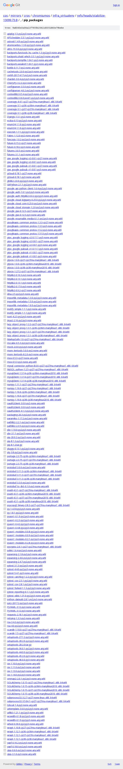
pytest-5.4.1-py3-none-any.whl (22, 573)
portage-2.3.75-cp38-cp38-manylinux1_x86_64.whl (32, 463)
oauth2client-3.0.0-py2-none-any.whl (26, 403)
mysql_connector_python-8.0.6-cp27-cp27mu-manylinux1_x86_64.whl (42, 365)
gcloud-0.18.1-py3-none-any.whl (23, 177)
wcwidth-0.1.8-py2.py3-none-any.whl (26, 716)
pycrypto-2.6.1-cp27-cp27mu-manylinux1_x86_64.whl (34, 546)
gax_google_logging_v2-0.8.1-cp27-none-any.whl (32, 158)
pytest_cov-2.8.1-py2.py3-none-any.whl (27, 584)
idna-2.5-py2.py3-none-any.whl (23, 293)
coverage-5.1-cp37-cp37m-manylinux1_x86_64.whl (33, 109)
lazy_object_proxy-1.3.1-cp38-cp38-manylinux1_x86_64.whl (37, 335)
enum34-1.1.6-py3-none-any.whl (23, 128)
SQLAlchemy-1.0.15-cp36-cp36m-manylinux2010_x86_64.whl (38, 686)
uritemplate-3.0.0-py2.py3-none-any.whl (27, 708)
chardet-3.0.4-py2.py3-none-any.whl (25, 79)
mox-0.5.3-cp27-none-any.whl (22, 358)
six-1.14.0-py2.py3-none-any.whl (23, 674)
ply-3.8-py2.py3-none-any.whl (22, 452)
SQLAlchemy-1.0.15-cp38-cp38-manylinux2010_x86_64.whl (37, 693)
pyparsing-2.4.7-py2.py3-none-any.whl (26, 561)
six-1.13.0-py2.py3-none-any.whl (23, 671)
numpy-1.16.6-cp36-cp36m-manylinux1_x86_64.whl (33, 391)
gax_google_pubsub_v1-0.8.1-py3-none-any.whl (31, 169)
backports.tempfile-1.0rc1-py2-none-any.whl (30, 60)
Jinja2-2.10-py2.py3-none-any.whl (24, 320)
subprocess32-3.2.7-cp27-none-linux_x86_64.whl (32, 697)
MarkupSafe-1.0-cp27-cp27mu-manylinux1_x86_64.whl (35, 339)
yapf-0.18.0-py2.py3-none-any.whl (24, 746)
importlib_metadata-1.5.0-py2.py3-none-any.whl (31, 301)
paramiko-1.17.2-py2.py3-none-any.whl (27, 418)
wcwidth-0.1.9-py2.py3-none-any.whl (26, 720)
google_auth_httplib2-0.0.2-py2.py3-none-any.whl (32, 195)
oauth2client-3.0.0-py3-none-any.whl (26, 407)
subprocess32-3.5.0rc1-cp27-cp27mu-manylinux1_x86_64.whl (38, 701)
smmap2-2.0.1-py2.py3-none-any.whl (26, 678)
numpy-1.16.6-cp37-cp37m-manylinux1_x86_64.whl (33, 395)
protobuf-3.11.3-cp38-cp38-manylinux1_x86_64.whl (33, 478)
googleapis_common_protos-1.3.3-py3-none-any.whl (34, 226)
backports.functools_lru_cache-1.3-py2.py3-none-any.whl (36, 52)
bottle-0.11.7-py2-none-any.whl (23, 67)
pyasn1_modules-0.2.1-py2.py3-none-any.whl (30, 539)
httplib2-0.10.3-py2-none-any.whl (24, 275)
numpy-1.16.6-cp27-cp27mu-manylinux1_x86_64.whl (34, 388)
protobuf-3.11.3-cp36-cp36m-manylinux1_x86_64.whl (34, 471)
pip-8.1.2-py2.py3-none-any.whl (23, 441)
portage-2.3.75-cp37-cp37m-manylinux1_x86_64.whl (34, 459)
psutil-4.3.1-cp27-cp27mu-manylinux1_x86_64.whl (32, 490)
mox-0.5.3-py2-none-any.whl (22, 361)
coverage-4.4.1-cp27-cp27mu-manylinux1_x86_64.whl (34, 101)
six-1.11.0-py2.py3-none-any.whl (23, 667)
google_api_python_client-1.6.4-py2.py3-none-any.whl (34, 188)
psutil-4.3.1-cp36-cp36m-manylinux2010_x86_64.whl (33, 493)
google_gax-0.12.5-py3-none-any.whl (26, 214)
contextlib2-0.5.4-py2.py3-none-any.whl (27, 94)
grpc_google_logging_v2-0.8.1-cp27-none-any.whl (32, 241)
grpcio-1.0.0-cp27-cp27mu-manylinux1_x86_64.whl (33, 260)
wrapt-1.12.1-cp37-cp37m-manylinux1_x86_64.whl (32, 735)
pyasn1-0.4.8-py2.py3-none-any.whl (25, 527)
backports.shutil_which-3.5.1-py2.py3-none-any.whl (33, 56)
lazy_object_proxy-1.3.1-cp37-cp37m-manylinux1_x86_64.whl (38, 331)
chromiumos (41, 15)
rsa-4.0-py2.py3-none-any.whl (22, 625)
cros (27, 15)
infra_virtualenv (63, 15)
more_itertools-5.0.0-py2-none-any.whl (27, 350)
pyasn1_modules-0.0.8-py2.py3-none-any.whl (30, 531)
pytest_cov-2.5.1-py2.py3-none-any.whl (27, 580)
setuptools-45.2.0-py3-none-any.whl (25, 656)
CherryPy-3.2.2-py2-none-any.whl (24, 82)
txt (109, 763)
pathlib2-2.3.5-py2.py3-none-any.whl (25, 425)
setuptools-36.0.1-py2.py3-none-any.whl (27, 648)
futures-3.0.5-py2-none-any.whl (23, 150)
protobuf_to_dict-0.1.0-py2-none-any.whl (28, 486)
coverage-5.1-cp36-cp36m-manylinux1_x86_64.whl (33, 105)
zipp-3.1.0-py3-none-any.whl (21, 754)
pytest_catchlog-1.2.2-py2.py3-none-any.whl (29, 576)
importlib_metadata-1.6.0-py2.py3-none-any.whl (31, 305)
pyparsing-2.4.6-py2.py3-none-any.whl (26, 557)
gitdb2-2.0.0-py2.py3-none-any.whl (24, 180)
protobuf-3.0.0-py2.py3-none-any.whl (26, 467)
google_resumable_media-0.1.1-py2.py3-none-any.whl (34, 218)
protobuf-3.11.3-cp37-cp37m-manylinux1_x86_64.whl (34, 474)
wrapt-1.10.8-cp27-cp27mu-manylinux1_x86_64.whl (33, 727)
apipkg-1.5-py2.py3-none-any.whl (24, 33)
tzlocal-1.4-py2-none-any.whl (22, 705)
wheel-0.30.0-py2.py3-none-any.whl (25, 723)
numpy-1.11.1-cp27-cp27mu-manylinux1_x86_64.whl (34, 384)
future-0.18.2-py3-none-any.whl (23, 146)
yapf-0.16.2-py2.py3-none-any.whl (24, 742)
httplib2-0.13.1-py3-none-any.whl (24, 282)
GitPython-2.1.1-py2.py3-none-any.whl (26, 184)
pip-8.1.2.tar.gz (14, 444)
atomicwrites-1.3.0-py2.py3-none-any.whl (28, 45)
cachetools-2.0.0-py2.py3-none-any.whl (27, 71)
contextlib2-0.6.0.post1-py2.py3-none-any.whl (30, 97)
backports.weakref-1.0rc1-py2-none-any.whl (29, 63)
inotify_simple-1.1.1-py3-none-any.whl (26, 312)
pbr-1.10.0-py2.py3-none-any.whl (24, 429)
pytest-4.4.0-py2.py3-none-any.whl (24, 569)
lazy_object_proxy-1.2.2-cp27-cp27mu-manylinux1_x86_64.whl (39, 324)
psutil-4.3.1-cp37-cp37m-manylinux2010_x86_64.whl (33, 497)
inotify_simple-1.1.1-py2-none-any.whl (26, 309)
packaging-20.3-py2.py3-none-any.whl (26, 414)
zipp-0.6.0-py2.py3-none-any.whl (23, 750)
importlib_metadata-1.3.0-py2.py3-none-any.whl (31, 297)
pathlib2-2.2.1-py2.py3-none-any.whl (25, 422)
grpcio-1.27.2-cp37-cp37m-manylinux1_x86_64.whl (33, 271)
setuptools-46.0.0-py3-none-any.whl (25, 659)
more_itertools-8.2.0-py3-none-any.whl (27, 354)
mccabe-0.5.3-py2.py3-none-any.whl (25, 342)
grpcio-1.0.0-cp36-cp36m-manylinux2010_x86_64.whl (34, 263)
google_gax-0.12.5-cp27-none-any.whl (26, 211)
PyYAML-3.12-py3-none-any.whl (23, 610)
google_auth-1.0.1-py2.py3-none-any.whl (28, 192)
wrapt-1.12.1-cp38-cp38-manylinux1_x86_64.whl (31, 738)
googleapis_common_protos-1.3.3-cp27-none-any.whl (35, 222)
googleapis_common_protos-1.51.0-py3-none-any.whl (35, 233)
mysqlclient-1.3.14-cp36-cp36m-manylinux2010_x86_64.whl (37, 373)
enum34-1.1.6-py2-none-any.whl (23, 124)
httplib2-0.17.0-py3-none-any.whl (24, 286)
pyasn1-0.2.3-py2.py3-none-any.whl (25, 520)
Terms (37, 763)
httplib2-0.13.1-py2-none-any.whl (24, 278)
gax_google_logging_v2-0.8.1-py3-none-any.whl (31, 162)
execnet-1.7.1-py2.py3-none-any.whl (25, 131)
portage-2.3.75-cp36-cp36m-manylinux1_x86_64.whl (34, 456)
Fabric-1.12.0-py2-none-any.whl (23, 135)
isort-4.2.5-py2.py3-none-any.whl (24, 316)
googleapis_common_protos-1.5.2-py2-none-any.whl (34, 229)
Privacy (28, 763)
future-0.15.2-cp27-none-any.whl (24, 143)
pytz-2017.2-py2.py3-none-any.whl (24, 603)
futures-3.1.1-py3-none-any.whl (23, 154)
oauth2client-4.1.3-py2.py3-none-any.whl (28, 410)
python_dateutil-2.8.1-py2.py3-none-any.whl (29, 599)
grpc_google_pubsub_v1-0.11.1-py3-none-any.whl (32, 248)
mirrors (16, 15)
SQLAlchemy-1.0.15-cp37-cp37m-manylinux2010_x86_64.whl (38, 689)
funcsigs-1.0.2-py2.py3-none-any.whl (26, 139)
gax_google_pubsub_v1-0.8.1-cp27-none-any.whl (32, 165)
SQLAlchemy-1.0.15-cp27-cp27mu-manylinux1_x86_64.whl (37, 682)
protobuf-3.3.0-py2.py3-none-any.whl (26, 482)
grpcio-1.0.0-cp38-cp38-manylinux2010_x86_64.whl (33, 267)
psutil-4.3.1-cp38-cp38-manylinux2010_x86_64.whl (32, 501)
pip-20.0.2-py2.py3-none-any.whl (23, 437)
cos (5, 15)
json (117, 763)
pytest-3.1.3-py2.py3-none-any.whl (24, 565)
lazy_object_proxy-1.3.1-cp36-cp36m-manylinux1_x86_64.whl (38, 327)
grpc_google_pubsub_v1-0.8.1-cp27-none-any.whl (32, 252)
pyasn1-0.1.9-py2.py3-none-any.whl (25, 516)
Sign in (116, 5)
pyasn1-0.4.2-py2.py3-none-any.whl (25, 524)
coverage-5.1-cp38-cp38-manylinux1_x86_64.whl (32, 113)
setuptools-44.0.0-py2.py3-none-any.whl (27, 652)
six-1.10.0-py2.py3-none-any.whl (23, 663)
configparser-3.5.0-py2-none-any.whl (26, 86)
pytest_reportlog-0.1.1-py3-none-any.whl (28, 591)
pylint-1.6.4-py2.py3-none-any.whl (24, 550)
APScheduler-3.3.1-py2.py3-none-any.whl (28, 37)
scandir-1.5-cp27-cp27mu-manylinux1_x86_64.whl (32, 633)
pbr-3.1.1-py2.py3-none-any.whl (23, 433)
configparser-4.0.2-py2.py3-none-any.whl (28, 90)
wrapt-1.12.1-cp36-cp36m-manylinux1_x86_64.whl (32, 731)
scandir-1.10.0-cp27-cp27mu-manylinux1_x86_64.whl (34, 629)
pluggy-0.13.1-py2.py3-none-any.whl (25, 448)
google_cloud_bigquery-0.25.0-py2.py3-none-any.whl (34, 199)
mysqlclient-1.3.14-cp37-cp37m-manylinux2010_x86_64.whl (37, 376)
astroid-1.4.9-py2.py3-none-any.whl (25, 41)
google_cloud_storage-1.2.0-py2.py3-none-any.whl (33, 207)
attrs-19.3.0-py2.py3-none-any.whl (24, 48)
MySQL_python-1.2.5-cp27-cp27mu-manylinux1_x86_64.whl (37, 369)
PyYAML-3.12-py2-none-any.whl (23, 607)
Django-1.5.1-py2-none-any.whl (23, 116)
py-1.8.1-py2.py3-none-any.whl (22, 512)
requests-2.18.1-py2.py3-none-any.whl (26, 614)
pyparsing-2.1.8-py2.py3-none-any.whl (26, 554)
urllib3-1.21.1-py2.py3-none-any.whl (25, 712)
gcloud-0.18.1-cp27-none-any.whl (24, 173)
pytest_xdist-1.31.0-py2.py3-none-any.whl (28, 595)
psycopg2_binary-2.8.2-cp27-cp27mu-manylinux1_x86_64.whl (38, 505)
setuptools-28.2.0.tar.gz (19, 644)
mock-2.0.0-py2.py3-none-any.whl (24, 346)
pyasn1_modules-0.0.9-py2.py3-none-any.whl (30, 535)
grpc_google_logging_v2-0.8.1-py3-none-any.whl (31, 244)
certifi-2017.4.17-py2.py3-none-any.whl (27, 75)
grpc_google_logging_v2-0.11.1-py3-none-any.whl (32, 237)
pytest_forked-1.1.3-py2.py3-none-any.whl (28, 588)
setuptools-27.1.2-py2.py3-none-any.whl (27, 637)
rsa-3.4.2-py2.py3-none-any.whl (23, 622)
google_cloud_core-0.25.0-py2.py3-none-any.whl (32, 203)
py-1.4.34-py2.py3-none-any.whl (23, 508)
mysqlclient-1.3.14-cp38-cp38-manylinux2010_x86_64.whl (36, 380)
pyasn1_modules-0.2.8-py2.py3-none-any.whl (30, 542)
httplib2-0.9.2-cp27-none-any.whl (24, 290)
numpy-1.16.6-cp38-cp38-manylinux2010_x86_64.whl (34, 399)
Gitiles (19, 763)
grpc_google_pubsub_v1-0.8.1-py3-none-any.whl (31, 256)
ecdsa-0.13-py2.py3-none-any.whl (24, 120)
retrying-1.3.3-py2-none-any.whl (23, 618)
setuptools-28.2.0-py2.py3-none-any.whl (27, 640)
